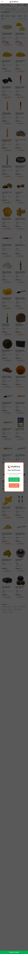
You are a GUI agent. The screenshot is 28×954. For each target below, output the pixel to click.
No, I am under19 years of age (14, 485)
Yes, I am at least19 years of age (14, 479)
